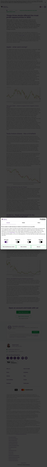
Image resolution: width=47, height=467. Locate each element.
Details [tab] (23, 222)
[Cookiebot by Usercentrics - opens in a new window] (41, 219)
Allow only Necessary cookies (9, 246)
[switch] (17, 242)
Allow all (38, 246)
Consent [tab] (8, 222)
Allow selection (23, 246)
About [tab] (39, 222)
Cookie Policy (12, 232)
